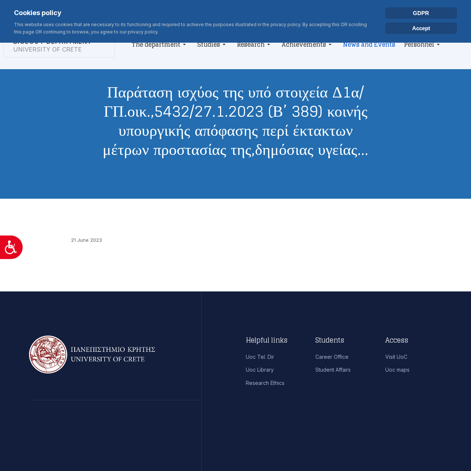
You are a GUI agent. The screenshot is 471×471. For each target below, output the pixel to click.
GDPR (421, 13)
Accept (421, 28)
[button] (160, 44)
